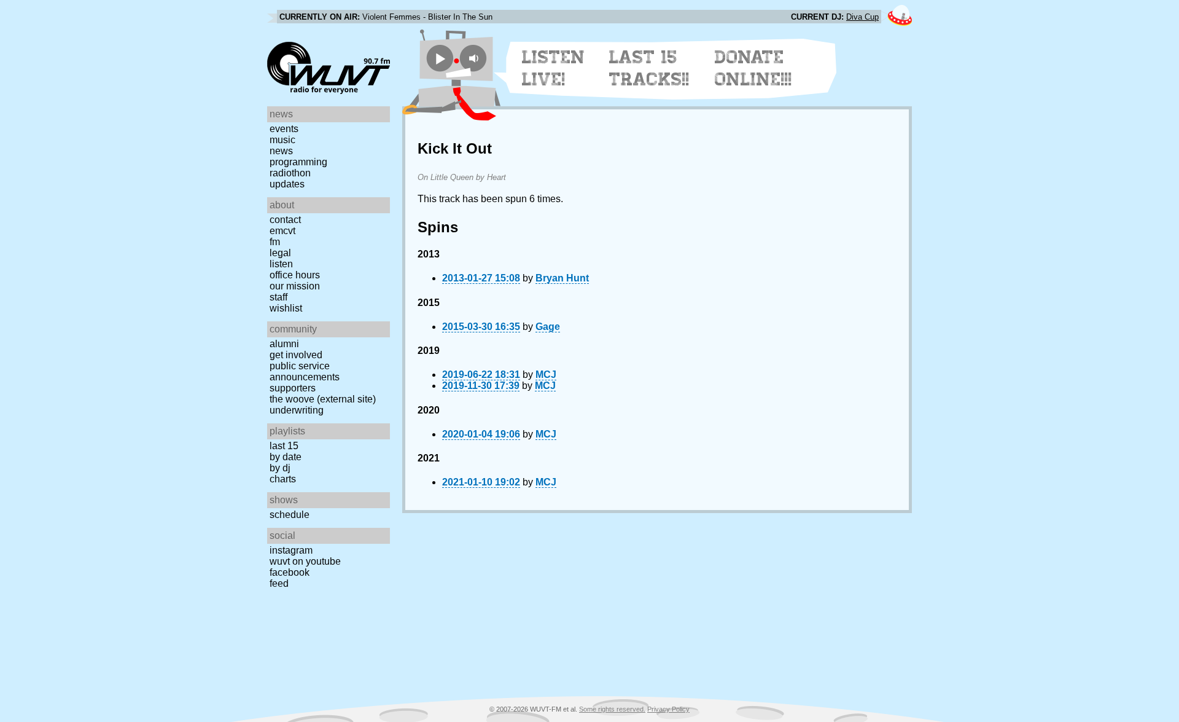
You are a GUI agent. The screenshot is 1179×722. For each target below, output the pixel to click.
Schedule (289, 514)
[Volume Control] (475, 58)
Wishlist (286, 308)
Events (284, 129)
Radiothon (290, 173)
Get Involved (296, 355)
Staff (278, 297)
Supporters (293, 388)
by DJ (280, 468)
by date (286, 457)
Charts (283, 479)
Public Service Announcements (305, 371)
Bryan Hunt (562, 278)
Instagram (291, 550)
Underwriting (297, 410)
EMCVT (282, 231)
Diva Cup (862, 17)
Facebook (289, 572)
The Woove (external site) (323, 399)
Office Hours (295, 275)
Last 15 (284, 446)
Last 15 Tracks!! (649, 68)
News (281, 151)
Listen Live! (553, 68)
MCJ (545, 374)
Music (282, 140)
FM (275, 242)
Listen (281, 264)
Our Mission (295, 286)
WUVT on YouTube (305, 561)
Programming (298, 162)
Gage (547, 326)
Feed (279, 583)
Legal (280, 253)
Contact (285, 219)
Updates (287, 184)
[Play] (440, 58)
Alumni (284, 344)
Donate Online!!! (753, 68)
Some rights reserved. (612, 709)
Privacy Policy (668, 709)
